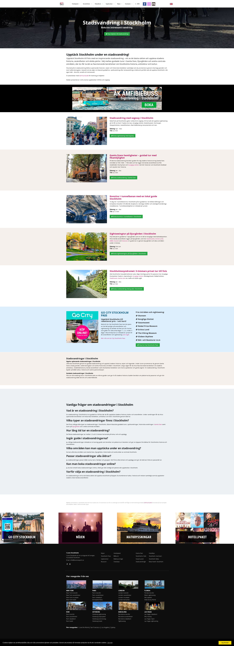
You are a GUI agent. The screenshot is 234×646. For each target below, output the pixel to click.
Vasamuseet (151, 239)
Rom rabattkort (71, 619)
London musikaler (124, 597)
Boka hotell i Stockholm (156, 562)
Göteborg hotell (97, 621)
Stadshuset (113, 278)
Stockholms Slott (141, 556)
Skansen (125, 241)
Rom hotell (69, 621)
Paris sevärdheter (98, 595)
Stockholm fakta (154, 559)
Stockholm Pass (106, 556)
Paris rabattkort (97, 597)
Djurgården (76, 426)
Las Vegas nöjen (149, 619)
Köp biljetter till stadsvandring (117, 34)
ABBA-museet (114, 241)
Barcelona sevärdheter (125, 616)
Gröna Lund (159, 239)
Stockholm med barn (155, 556)
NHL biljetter (148, 597)
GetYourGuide (84, 76)
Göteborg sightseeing (99, 614)
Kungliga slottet (133, 165)
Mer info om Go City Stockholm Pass (113, 338)
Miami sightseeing (149, 595)
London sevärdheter (124, 595)
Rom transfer (70, 614)
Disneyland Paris (97, 600)
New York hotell (71, 600)
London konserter (124, 600)
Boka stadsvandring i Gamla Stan (124, 178)
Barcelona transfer (124, 614)
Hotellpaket (75, 4)
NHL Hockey (148, 616)
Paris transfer (96, 593)
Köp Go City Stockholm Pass (148, 345)
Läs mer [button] (110, 642)
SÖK (138, 4)
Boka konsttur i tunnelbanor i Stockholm (127, 217)
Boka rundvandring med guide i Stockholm (127, 289)
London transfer (123, 593)
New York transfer (72, 593)
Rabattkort (98, 4)
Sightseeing (122, 621)
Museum (103, 562)
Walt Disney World (150, 600)
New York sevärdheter (73, 595)
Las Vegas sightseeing (151, 621)
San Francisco (95, 627)
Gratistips (117, 562)
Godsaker (128, 4)
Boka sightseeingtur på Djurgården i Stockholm (129, 254)
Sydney (113, 627)
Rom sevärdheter (71, 616)
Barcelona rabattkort (124, 619)
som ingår (126, 335)
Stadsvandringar (141, 562)
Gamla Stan (158, 424)
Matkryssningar (118, 559)
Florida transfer (149, 593)
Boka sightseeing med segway (123, 136)
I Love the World (83, 627)
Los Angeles (105, 627)
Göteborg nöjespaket (99, 616)
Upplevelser (109, 4)
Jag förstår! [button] (225, 642)
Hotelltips (152, 553)
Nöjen (118, 4)
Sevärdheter (86, 4)
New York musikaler (72, 597)
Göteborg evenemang (99, 619)
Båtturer (116, 556)
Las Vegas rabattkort (150, 614)
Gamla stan (121, 278)
